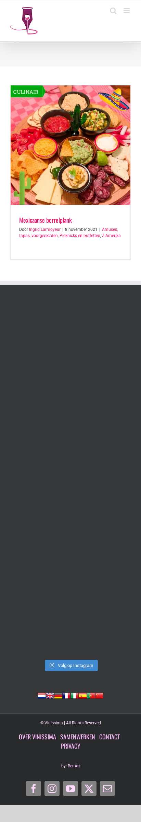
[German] (58, 695)
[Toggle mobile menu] (127, 10)
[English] (50, 695)
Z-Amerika (111, 235)
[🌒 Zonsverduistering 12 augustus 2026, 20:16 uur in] (70, 620)
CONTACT (109, 736)
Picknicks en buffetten (80, 235)
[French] (66, 695)
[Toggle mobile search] (113, 10)
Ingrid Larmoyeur (45, 229)
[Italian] (74, 695)
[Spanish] (83, 695)
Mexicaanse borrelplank (45, 219)
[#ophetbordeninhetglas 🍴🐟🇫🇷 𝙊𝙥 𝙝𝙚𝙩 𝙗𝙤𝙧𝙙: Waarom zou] (70, 337)
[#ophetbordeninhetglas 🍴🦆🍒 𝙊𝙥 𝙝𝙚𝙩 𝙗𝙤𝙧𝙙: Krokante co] (70, 478)
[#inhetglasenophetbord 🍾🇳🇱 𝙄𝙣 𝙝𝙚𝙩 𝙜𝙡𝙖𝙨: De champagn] (70, 549)
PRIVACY (70, 745)
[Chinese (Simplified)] (99, 695)
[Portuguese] (91, 695)
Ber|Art (74, 766)
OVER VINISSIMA (37, 736)
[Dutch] (42, 695)
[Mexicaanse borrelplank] (70, 145)
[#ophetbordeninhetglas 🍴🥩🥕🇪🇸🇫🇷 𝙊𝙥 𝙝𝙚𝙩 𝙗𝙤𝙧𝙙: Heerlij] (70, 408)
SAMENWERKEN (77, 736)
